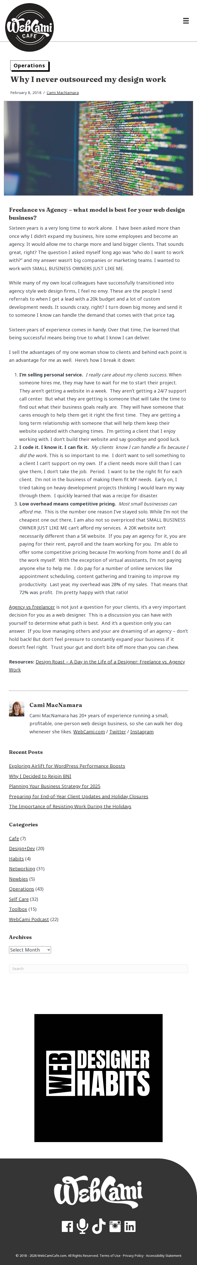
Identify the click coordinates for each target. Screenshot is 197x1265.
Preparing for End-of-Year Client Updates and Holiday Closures (78, 796)
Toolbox (18, 909)
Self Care (19, 899)
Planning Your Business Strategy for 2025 (54, 786)
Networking (22, 869)
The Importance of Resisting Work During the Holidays (70, 806)
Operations (29, 65)
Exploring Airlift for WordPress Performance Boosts (67, 766)
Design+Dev (22, 848)
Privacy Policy (133, 1255)
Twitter (117, 732)
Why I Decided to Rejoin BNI (40, 776)
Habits (16, 859)
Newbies (18, 879)
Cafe (14, 838)
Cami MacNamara (63, 92)
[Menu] (186, 21)
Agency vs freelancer (32, 607)
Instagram (142, 732)
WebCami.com (89, 732)
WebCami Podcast (29, 919)
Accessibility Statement (163, 1255)
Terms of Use (110, 1255)
